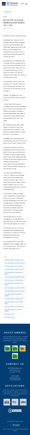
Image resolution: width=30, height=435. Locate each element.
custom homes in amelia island (14, 260)
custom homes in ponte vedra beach (14, 302)
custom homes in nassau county (15, 287)
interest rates (9, 314)
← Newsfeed (7, 11)
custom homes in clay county (14, 266)
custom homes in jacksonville (14, 280)
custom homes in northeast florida (13, 295)
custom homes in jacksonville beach (14, 284)
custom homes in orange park (14, 298)
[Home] (10, 4)
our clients (18, 336)
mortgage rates (10, 317)
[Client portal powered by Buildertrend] (15, 411)
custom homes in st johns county (13, 310)
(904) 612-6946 (15, 376)
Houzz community (9, 336)
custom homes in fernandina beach (13, 273)
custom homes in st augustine (14, 306)
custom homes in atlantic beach (15, 263)
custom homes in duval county (14, 269)
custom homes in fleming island (14, 277)
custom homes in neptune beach (14, 291)
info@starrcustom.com (15, 378)
